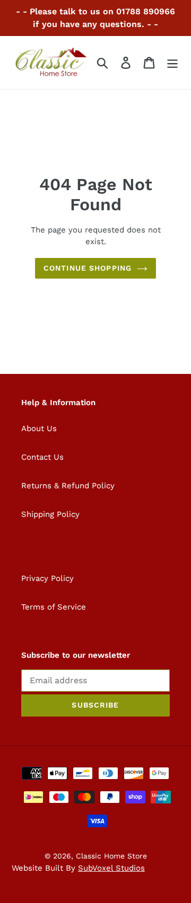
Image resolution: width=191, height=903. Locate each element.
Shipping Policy (50, 514)
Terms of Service (53, 607)
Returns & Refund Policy (68, 485)
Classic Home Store (111, 856)
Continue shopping (88, 268)
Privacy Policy (47, 578)
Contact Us (42, 457)
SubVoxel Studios (111, 868)
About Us (39, 428)
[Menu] (172, 63)
